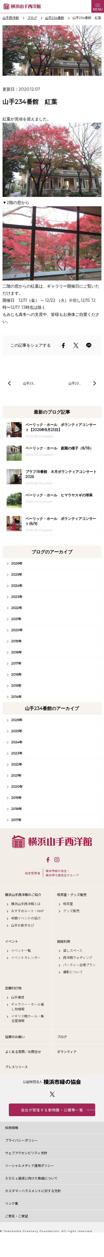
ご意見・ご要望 (16, 1216)
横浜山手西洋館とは (26, 904)
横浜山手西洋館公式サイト (22, 6)
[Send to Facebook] (63, 345)
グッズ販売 (71, 911)
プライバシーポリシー (21, 1140)
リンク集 (11, 1203)
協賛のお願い (15, 1036)
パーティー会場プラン (79, 965)
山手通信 (17, 997)
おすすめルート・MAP (27, 911)
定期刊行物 (13, 988)
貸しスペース (72, 950)
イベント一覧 (21, 950)
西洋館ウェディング (77, 957)
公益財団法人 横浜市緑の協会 (52, 1082)
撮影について (73, 972)
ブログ (62, 1036)
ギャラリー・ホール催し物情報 (27, 1006)
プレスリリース (16, 1066)
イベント (11, 941)
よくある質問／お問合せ (23, 1051)
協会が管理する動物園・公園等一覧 (52, 1109)
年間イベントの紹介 (26, 918)
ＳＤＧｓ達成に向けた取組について (31, 1178)
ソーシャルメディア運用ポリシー (29, 1165)
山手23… (29, 383)
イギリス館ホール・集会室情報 (27, 1018)
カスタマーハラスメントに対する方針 (33, 1190)
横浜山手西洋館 (52, 841)
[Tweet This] (76, 345)
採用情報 (11, 1127)
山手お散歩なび (22, 925)
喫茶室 (68, 904)
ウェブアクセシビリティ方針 (26, 1152)
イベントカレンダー (26, 957)
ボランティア (66, 1051)
